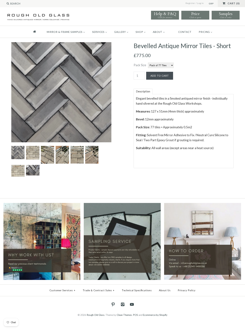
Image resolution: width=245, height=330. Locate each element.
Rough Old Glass (95, 314)
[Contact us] (202, 205)
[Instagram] (122, 304)
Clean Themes (124, 314)
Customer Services (63, 290)
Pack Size (140, 65)
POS (135, 314)
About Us (165, 290)
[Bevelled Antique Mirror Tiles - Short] (61, 44)
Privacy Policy (186, 290)
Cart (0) (234, 3)
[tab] (143, 91)
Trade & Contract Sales (99, 290)
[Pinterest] (113, 304)
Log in (200, 3)
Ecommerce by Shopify (155, 314)
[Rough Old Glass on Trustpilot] (41, 205)
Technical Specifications (137, 290)
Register (190, 3)
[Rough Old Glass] (38, 14)
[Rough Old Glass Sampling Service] (122, 205)
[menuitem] (36, 32)
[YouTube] (132, 304)
